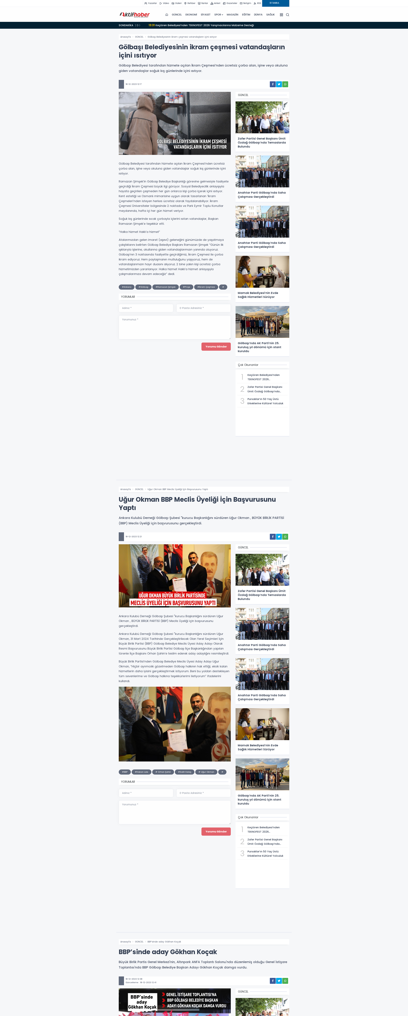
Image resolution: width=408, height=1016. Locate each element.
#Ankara (126, 286)
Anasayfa (125, 36)
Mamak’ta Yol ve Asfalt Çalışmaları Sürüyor (181, 25)
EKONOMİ (191, 14)
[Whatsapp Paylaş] (285, 84)
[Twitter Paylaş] (279, 84)
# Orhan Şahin (163, 771)
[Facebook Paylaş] (273, 84)
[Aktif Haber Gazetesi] (135, 14)
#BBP (125, 771)
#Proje (186, 286)
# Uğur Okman (206, 771)
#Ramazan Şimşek (166, 286)
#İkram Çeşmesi (206, 286)
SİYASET (206, 14)
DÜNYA (258, 14)
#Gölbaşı (143, 286)
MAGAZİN (232, 14)
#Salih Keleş (184, 771)
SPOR (217, 14)
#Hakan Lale (141, 771)
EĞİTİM (246, 14)
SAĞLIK (270, 14)
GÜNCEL (177, 14)
